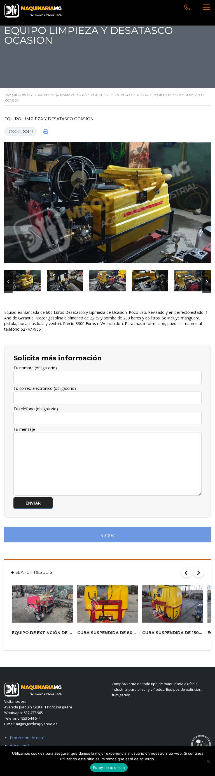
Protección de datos (28, 737)
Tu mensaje (24, 429)
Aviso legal (19, 745)
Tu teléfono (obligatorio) (35, 408)
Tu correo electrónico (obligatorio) (44, 388)
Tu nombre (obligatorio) (35, 367)
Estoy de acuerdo (109, 767)
